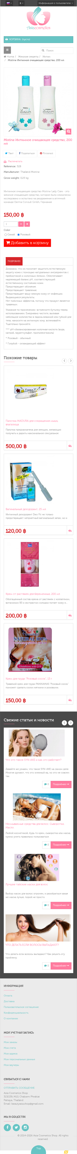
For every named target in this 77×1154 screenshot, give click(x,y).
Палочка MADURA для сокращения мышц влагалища (32, 422)
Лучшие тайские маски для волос (27, 884)
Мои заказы (10, 1042)
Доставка (9, 1001)
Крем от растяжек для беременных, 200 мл (33, 594)
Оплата (8, 995)
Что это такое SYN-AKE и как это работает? (33, 759)
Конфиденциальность (16, 1012)
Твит (11, 153)
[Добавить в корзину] (70, 445)
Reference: (10, 166)
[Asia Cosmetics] (38, 18)
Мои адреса (10, 1053)
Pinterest (47, 153)
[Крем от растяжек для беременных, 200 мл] (38, 564)
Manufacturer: (12, 172)
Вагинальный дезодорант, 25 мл (26, 509)
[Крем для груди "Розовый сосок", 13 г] (38, 649)
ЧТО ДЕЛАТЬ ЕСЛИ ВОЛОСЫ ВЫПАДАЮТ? (32, 945)
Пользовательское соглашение (21, 1007)
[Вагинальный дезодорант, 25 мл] (38, 480)
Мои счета (10, 1048)
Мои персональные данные (19, 1059)
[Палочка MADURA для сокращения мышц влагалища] (38, 392)
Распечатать (15, 161)
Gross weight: (12, 178)
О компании (11, 1018)
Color (7, 230)
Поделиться (27, 153)
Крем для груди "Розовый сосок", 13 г (29, 678)
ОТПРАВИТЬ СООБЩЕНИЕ (19, 1088)
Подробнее (14, 261)
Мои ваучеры (11, 1065)
